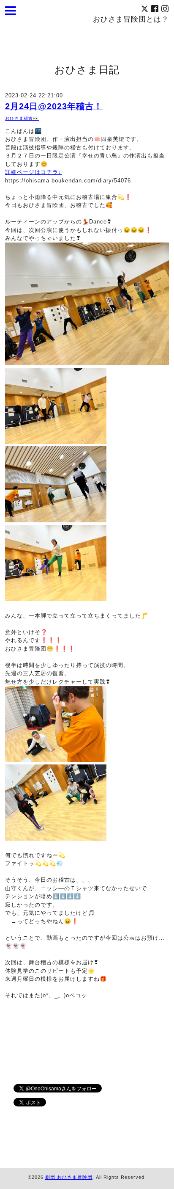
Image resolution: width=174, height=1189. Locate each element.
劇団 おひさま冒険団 (68, 1177)
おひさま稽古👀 (22, 118)
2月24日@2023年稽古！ (54, 106)
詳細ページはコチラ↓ (33, 172)
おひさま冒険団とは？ (131, 19)
